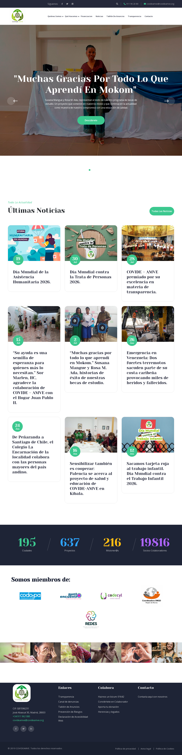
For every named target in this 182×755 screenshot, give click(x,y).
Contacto (149, 16)
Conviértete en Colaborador (113, 701)
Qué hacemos (71, 16)
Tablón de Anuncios (68, 706)
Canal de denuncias (68, 701)
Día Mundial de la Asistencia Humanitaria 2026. (32, 277)
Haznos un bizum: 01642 (111, 696)
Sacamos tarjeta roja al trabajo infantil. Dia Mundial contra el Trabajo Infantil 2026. (148, 473)
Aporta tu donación (108, 706)
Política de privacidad (125, 748)
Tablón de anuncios (115, 16)
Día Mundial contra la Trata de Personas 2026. (90, 277)
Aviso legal (146, 748)
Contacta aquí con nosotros (152, 696)
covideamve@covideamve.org (160, 3)
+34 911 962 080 (21, 716)
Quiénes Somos (54, 16)
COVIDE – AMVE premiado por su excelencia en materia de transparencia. (143, 282)
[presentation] (11, 101)
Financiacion (86, 16)
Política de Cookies (165, 748)
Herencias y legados (108, 711)
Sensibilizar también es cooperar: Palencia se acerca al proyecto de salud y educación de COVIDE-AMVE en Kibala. (91, 478)
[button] (84, 170)
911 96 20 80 (132, 3)
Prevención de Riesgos (70, 711)
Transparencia (134, 16)
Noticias (99, 16)
